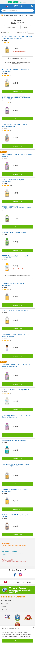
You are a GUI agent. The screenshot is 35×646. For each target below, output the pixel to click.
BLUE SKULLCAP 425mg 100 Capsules (14, 232)
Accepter (17, 641)
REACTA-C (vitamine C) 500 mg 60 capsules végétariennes (15, 257)
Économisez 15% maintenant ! (13, 15)
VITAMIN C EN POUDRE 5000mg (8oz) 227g (15, 390)
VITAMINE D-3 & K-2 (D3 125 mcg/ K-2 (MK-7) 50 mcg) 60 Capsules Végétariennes (17, 37)
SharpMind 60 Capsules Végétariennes (14, 441)
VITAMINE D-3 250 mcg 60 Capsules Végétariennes (13, 180)
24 (29, 32)
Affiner (25, 27)
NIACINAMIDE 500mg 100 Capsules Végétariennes (13, 284)
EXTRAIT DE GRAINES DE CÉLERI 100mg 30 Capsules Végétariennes (16, 416)
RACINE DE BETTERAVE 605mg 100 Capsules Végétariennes (16, 208)
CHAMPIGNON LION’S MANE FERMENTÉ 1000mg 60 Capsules (15, 125)
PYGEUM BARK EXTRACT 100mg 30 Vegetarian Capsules (17, 155)
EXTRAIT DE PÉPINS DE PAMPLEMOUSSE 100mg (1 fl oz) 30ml (16, 335)
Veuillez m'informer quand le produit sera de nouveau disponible (18, 62)
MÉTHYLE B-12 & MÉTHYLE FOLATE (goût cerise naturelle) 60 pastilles (15, 465)
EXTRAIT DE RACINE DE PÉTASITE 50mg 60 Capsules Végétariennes (16, 98)
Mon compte (4, 603)
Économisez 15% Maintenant (14, 597)
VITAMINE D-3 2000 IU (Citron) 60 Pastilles (15, 311)
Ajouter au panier (17, 91)
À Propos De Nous (6, 610)
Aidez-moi (3, 606)
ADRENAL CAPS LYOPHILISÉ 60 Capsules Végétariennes (15, 70)
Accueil (13, 22)
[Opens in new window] (14, 575)
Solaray (5, 40)
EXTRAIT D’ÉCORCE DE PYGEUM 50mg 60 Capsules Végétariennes (16, 365)
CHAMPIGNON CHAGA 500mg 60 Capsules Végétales (15, 516)
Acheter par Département (8, 600)
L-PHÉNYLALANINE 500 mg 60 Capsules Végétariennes (15, 490)
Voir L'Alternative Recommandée (18, 58)
